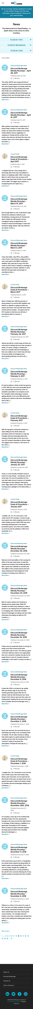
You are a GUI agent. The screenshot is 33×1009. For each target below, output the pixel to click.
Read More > (6, 100)
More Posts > (6, 931)
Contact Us (6, 981)
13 (28, 936)
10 (21, 936)
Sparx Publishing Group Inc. (14, 1001)
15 (5, 938)
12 (25, 936)
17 (11, 938)
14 (2, 938)
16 (7, 938)
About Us (6, 972)
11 (23, 936)
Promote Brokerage (9, 976)
